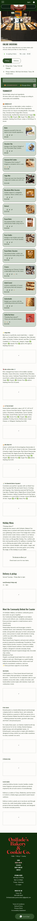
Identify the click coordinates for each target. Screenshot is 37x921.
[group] (12, 60)
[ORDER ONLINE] (24, 911)
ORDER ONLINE (18, 911)
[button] (34, 2)
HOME (18, 909)
